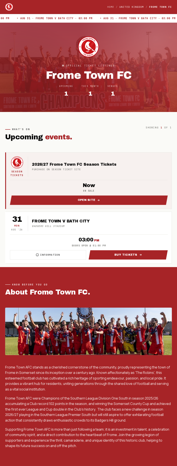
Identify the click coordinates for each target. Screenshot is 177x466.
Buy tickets (141, 255)
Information (63, 255)
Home (110, 6)
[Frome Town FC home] (9, 7)
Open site (123, 200)
